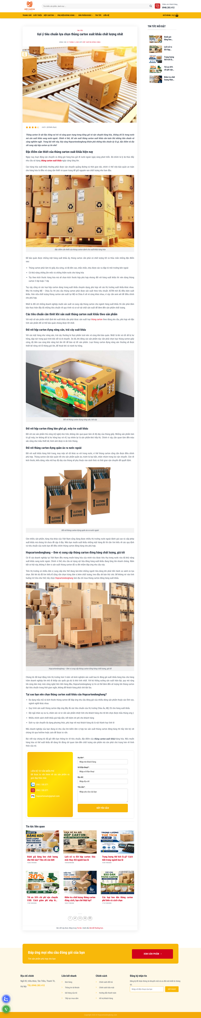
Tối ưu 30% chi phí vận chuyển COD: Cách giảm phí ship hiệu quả (42, 899)
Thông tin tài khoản (72, 987)
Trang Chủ (27, 15)
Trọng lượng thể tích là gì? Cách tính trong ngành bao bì (117, 858)
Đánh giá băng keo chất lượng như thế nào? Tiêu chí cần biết (42, 858)
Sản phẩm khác (84, 15)
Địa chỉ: (81, 777)
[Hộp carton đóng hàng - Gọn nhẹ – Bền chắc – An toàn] (30, 6)
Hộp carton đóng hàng (91, 42)
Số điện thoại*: (83, 767)
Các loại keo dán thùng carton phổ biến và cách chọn (117, 899)
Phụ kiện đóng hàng (66, 15)
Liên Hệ (106, 15)
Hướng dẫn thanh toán (107, 993)
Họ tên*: (81, 757)
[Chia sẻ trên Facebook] (70, 918)
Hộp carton (49, 15)
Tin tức (98, 15)
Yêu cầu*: (81, 787)
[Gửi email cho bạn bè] (80, 918)
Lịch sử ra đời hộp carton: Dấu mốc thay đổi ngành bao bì (80, 858)
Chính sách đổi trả (106, 982)
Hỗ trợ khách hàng (106, 998)
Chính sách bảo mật (106, 987)
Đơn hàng (68, 982)
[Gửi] (150, 6)
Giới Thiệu (37, 15)
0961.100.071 (42, 784)
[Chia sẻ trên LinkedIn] (90, 918)
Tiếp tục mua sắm (71, 998)
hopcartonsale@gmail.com (48, 796)
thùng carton (96, 319)
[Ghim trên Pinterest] (85, 918)
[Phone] (6, 1009)
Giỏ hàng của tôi (71, 993)
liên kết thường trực (96, 928)
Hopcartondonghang (64, 578)
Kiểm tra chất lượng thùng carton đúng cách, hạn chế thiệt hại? (80, 899)
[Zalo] (6, 999)
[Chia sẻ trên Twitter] (75, 918)
